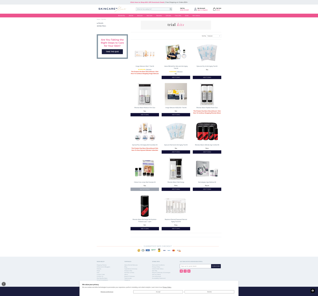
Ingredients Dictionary (130, 269)
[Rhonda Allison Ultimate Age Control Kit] (207, 131)
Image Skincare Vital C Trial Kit (145, 66)
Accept (158, 292)
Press (98, 270)
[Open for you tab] (313, 291)
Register (205, 10)
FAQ (98, 272)
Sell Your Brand (156, 274)
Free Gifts (178, 15)
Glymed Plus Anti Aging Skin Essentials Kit (144, 145)
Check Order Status (157, 269)
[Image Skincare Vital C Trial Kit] (144, 52)
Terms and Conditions (158, 265)
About (126, 274)
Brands (131, 15)
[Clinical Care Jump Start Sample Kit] (144, 168)
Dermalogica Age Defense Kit (207, 182)
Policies (99, 269)
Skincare (140, 15)
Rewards (159, 15)
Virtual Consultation (102, 280)
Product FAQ (128, 270)
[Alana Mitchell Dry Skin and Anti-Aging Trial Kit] (175, 52)
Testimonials (128, 278)
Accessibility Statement (159, 278)
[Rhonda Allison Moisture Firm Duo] (144, 94)
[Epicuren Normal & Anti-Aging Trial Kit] (175, 131)
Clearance (127, 280)
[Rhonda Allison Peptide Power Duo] (207, 94)
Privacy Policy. (167, 287)
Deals (187, 15)
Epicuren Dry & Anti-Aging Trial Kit (207, 66)
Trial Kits (103, 19)
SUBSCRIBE (216, 266)
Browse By (121, 15)
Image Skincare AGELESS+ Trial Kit (175, 107)
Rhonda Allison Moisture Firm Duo (144, 107)
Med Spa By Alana (102, 278)
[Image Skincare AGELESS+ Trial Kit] (175, 94)
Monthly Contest (129, 272)
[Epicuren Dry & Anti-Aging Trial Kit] (207, 52)
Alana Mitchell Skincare (131, 265)
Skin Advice (196, 15)
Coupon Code (101, 274)
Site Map (154, 270)
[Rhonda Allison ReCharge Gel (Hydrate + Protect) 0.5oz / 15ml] (144, 206)
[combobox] (154, 9)
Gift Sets (168, 15)
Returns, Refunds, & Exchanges (161, 272)
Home (98, 19)
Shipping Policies (101, 265)
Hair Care (149, 15)
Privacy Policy (156, 267)
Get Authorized (156, 276)
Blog (125, 267)
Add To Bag (176, 77)
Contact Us (100, 276)
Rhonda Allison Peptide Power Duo (207, 107)
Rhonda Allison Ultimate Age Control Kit (207, 145)
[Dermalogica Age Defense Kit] (207, 168)
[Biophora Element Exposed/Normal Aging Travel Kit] (175, 206)
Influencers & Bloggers (103, 267)
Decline (209, 292)
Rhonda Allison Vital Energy (176, 182)
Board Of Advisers (129, 276)
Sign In (199, 10)
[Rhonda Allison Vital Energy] (175, 168)
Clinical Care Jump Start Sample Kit (145, 182)
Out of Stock (145, 189)
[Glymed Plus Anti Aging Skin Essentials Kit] (144, 131)
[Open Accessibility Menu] (4, 284)
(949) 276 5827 (184, 10)
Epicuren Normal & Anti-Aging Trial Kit (175, 145)
